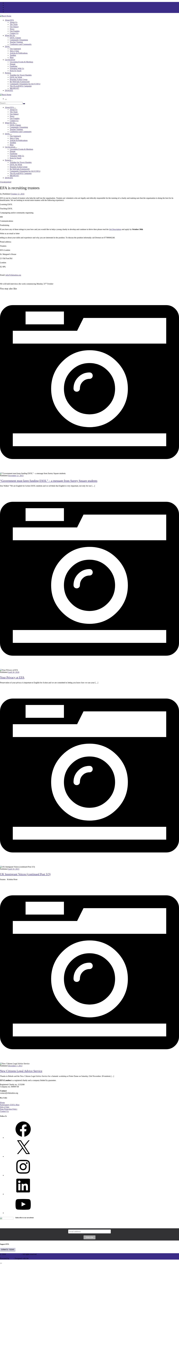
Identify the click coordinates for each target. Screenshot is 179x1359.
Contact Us (4, 1111)
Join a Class (4, 1107)
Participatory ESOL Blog (9, 1105)
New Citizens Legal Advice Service (21, 1071)
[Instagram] (23, 1175)
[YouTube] (23, 1213)
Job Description (115, 229)
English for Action (13, 1254)
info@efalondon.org (13, 275)
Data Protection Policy (8, 1109)
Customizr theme (35, 1258)
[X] (23, 1156)
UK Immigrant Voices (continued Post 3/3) (25, 874)
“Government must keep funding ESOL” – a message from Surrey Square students (48, 480)
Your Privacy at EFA (12, 677)
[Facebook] (23, 1138)
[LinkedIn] (23, 1194)
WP (11, 1258)
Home (2, 1103)
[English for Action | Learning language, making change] (5, 16)
